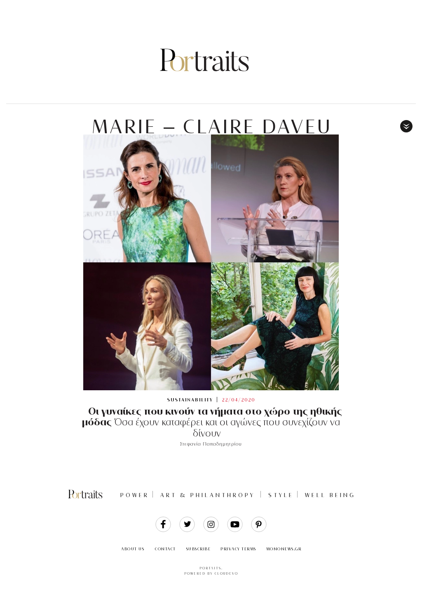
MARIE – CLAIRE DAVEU (212, 126)
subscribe (198, 549)
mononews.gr (284, 549)
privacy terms (238, 549)
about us (132, 549)
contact (165, 549)
